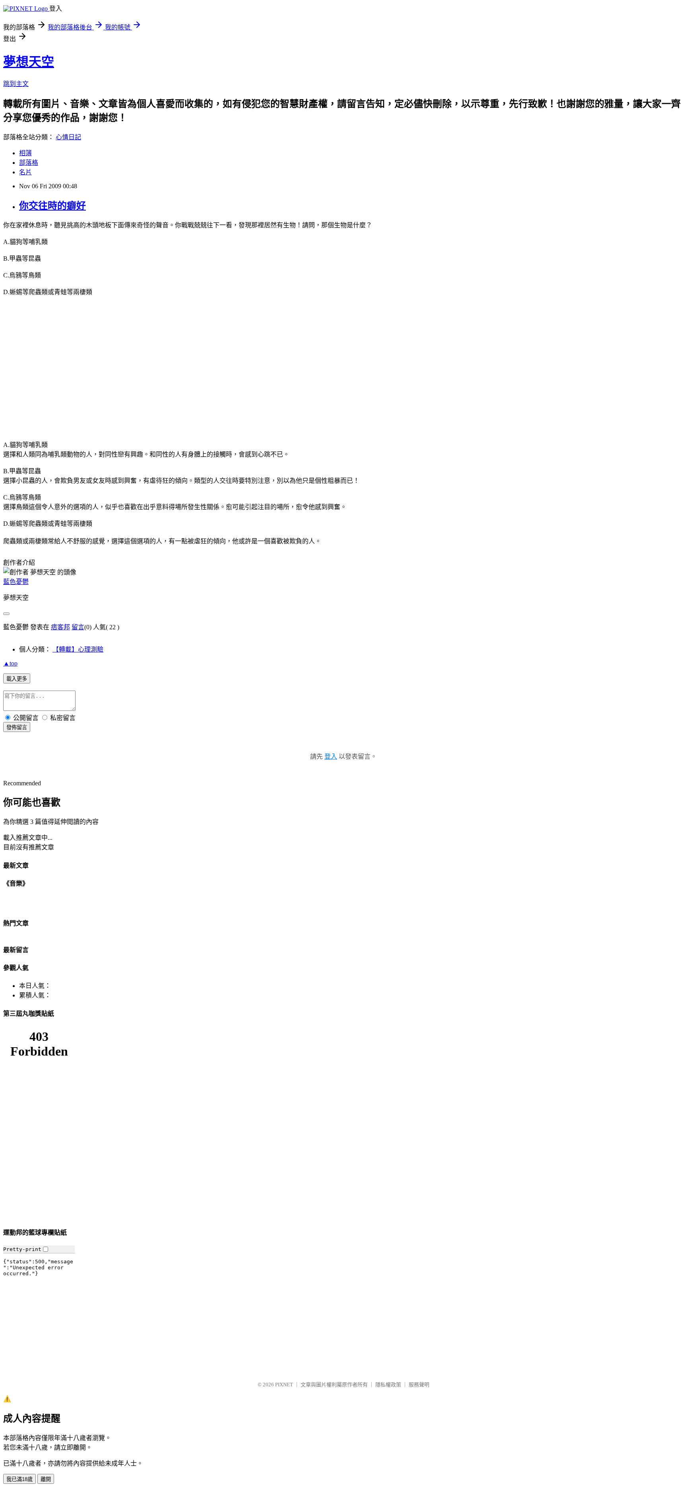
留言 (78, 627)
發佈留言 (16, 727)
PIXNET (284, 1385)
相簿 (25, 153)
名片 (25, 172)
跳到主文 (16, 83)
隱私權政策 (388, 1385)
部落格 (28, 162)
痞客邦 (60, 627)
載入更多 (16, 679)
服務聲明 (419, 1385)
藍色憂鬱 (16, 581)
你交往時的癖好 (52, 206)
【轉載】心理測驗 (77, 649)
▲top (10, 663)
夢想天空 (28, 62)
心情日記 (68, 137)
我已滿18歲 (19, 1479)
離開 (46, 1479)
